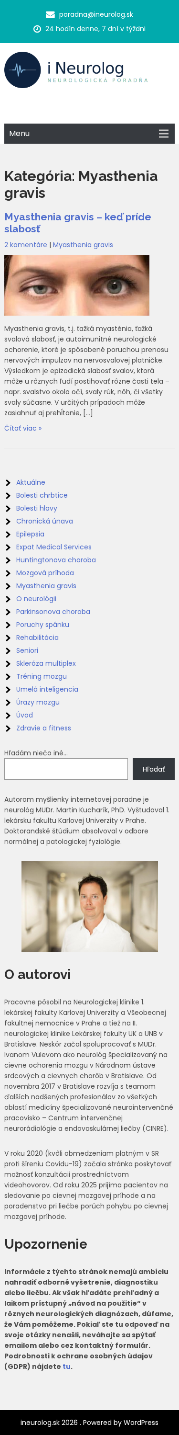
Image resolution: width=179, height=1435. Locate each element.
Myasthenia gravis (83, 245)
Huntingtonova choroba (56, 560)
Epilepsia (30, 534)
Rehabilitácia (37, 637)
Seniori (27, 650)
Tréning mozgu (41, 676)
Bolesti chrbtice (42, 495)
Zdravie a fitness (43, 728)
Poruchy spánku (42, 624)
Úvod (24, 715)
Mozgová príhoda (45, 573)
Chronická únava (44, 521)
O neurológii (36, 599)
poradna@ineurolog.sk (96, 14)
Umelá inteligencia (47, 689)
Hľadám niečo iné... (36, 753)
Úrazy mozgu (38, 702)
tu (67, 1366)
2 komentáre (25, 245)
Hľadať (154, 769)
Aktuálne (30, 482)
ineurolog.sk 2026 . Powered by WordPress (89, 1422)
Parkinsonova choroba (53, 611)
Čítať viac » (23, 428)
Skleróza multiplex (46, 663)
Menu (19, 133)
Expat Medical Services (54, 547)
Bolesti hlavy (36, 508)
